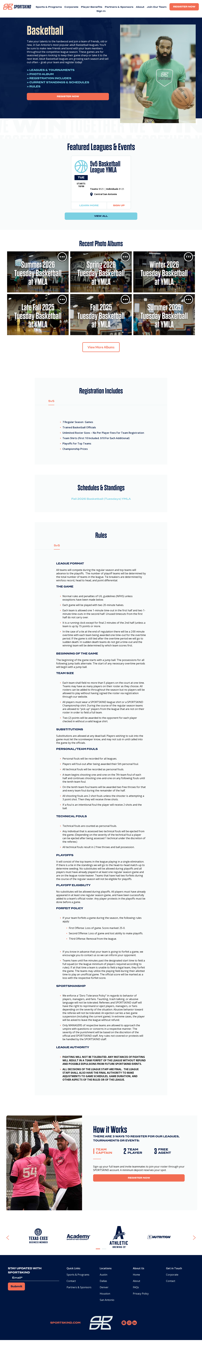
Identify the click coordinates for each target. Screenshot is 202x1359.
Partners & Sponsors (119, 7)
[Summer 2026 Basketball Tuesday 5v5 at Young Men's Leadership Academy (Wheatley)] (38, 271)
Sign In (101, 11)
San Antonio (107, 1300)
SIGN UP (119, 205)
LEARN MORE (89, 205)
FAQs (136, 1287)
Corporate (71, 7)
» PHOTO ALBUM (40, 74)
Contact (71, 1281)
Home (136, 1274)
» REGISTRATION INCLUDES (49, 78)
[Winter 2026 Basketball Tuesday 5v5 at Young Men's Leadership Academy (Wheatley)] (164, 271)
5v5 (51, 401)
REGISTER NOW (68, 96)
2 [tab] (104, 1251)
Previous (15, 1238)
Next (190, 1238)
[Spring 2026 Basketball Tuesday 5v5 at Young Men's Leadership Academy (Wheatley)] (101, 271)
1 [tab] (98, 1251)
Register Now (184, 7)
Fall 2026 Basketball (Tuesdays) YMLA (101, 499)
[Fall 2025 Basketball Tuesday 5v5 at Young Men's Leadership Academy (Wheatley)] (101, 314)
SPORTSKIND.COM (65, 1323)
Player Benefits (91, 7)
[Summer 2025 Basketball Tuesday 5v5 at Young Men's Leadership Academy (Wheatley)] (164, 314)
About (140, 7)
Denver (104, 1287)
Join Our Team (156, 7)
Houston (105, 1293)
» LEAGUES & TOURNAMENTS (50, 70)
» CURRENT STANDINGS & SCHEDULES (58, 82)
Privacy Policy (141, 1293)
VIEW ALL (101, 216)
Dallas (103, 1281)
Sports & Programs (49, 7)
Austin (103, 1274)
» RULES (33, 87)
